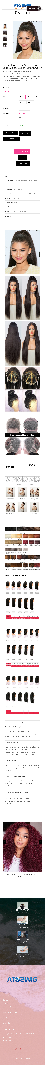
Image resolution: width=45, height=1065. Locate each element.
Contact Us (6, 1003)
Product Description (22, 152)
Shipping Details (22, 164)
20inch (37, 97)
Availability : (6, 126)
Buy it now (25, 133)
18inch (30, 97)
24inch (30, 102)
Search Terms (6, 1020)
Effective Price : (7, 88)
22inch (22, 102)
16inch (22, 97)
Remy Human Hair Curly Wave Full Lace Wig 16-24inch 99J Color (22, 876)
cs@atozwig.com (9, 1040)
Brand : (5, 118)
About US (5, 1000)
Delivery (5, 1017)
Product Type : (7, 122)
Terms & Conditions (8, 1006)
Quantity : (6, 108)
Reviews (22, 158)
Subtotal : (6, 113)
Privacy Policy (6, 1023)
